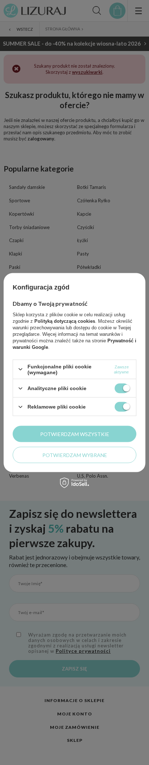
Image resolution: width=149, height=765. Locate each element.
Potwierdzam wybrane (74, 455)
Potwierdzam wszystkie (74, 434)
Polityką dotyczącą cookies (64, 321)
